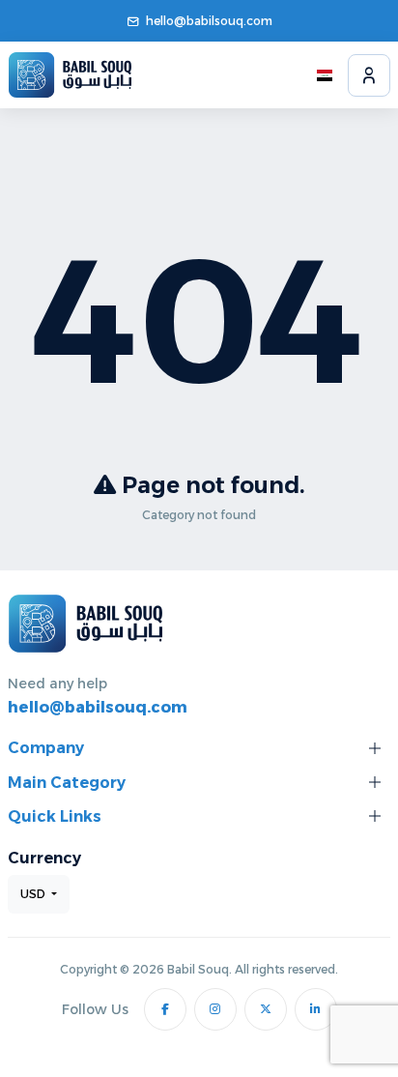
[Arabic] (324, 75)
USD (34, 894)
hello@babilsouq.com (209, 21)
